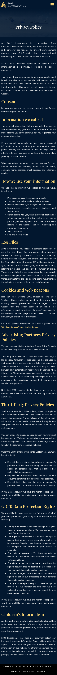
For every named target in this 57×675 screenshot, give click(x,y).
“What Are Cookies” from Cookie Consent (20, 327)
